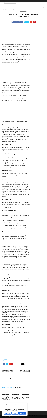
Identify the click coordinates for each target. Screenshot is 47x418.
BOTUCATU (4, 7)
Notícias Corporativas (6, 394)
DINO (19, 19)
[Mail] (40, 1)
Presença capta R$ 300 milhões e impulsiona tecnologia (26, 397)
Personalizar (7, 413)
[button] (43, 7)
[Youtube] (44, 1)
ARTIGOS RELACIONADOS (8, 387)
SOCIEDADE (5, 359)
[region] (15, 409)
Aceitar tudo (22, 413)
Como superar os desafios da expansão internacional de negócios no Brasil (24, 371)
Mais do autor (18, 387)
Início (3, 9)
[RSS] (42, 1)
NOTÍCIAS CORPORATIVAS (23, 7)
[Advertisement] (16, 34)
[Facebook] (38, 1)
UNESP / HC (12, 7)
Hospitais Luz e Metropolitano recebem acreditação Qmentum (16, 397)
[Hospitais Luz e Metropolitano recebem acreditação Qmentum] (16, 392)
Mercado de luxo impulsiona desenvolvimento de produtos (8, 371)
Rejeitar (15, 413)
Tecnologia (4, 360)
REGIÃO (8, 7)
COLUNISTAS (16, 7)
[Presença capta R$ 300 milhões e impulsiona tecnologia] (26, 392)
